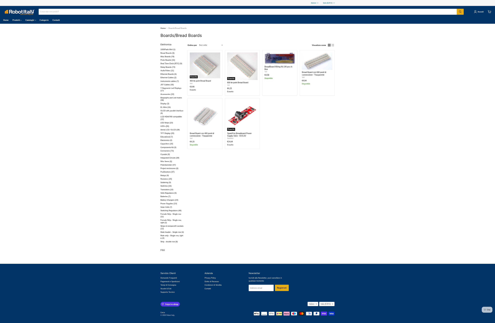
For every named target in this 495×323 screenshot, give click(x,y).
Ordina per (192, 45)
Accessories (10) (167, 94)
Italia (327, 3)
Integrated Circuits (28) (169, 158)
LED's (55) (164, 126)
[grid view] (329, 45)
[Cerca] (460, 12)
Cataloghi (30, 20)
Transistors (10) (166, 189)
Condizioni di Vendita (213, 285)
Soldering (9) (165, 182)
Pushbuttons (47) (167, 172)
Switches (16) (166, 186)
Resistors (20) (166, 179)
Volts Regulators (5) (168, 193)
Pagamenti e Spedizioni (170, 281)
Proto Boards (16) (167, 60)
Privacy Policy (210, 278)
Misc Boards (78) (167, 56)
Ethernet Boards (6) (168, 74)
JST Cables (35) (167, 85)
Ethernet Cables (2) (168, 77)
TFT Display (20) (167, 133)
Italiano (313, 3)
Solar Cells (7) (166, 207)
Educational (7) (166, 137)
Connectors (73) (167, 151)
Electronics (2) (166, 140)
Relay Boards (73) (167, 67)
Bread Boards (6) (167, 53)
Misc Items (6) (166, 161)
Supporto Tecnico (167, 292)
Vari (191, 83)
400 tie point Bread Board (200, 81)
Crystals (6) (165, 154)
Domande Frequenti (168, 278)
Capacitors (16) (166, 144)
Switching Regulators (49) (171, 210)
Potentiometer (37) (168, 165)
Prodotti (16, 20)
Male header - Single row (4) (172, 232)
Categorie (44, 20)
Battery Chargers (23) (169, 200)
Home (6, 20)
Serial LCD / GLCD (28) (170, 130)
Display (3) (164, 104)
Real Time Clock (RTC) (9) (171, 63)
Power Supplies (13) (168, 204)
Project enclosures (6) (169, 168)
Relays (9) (164, 175)
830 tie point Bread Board (237, 82)
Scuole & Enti (165, 289)
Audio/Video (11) (167, 71)
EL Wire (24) (165, 107)
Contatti (56, 20)
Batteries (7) (165, 196)
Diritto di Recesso (212, 281)
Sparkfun (230, 138)
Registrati (282, 287)
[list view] (333, 45)
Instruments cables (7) (169, 81)
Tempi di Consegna (168, 285)
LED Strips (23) (166, 123)
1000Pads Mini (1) (167, 49)
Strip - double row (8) (169, 242)
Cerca (162, 312)
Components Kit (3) (168, 147)
